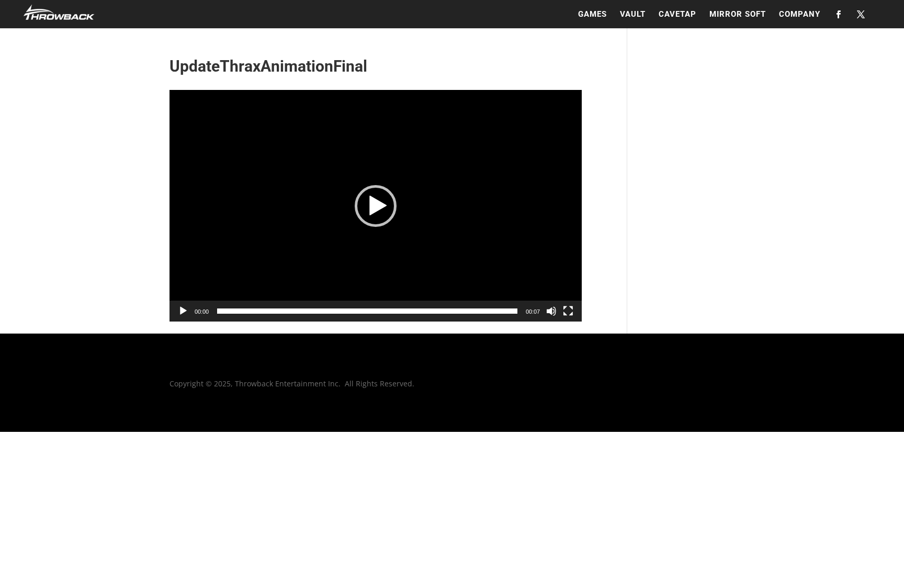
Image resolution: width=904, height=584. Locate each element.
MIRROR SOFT (737, 14)
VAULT (633, 14)
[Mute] (551, 311)
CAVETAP (677, 14)
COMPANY (799, 14)
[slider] (367, 311)
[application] (376, 206)
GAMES (592, 14)
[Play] (183, 311)
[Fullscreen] (568, 311)
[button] (376, 206)
